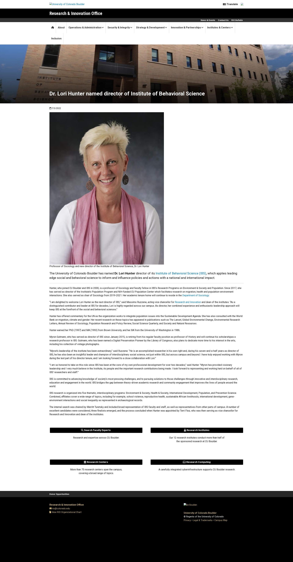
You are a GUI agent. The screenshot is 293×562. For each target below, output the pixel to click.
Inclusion (56, 38)
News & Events (208, 20)
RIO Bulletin (237, 20)
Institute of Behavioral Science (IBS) (181, 273)
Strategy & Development (150, 27)
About (61, 27)
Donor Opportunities (59, 494)
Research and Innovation (188, 302)
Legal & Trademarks (202, 520)
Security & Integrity (119, 27)
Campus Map (220, 520)
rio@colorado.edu (61, 508)
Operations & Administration (85, 27)
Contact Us (223, 20)
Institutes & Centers (219, 27)
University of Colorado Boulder (200, 513)
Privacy (187, 520)
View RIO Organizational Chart (66, 512)
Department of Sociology (195, 295)
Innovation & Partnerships (186, 27)
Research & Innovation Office (75, 13)
